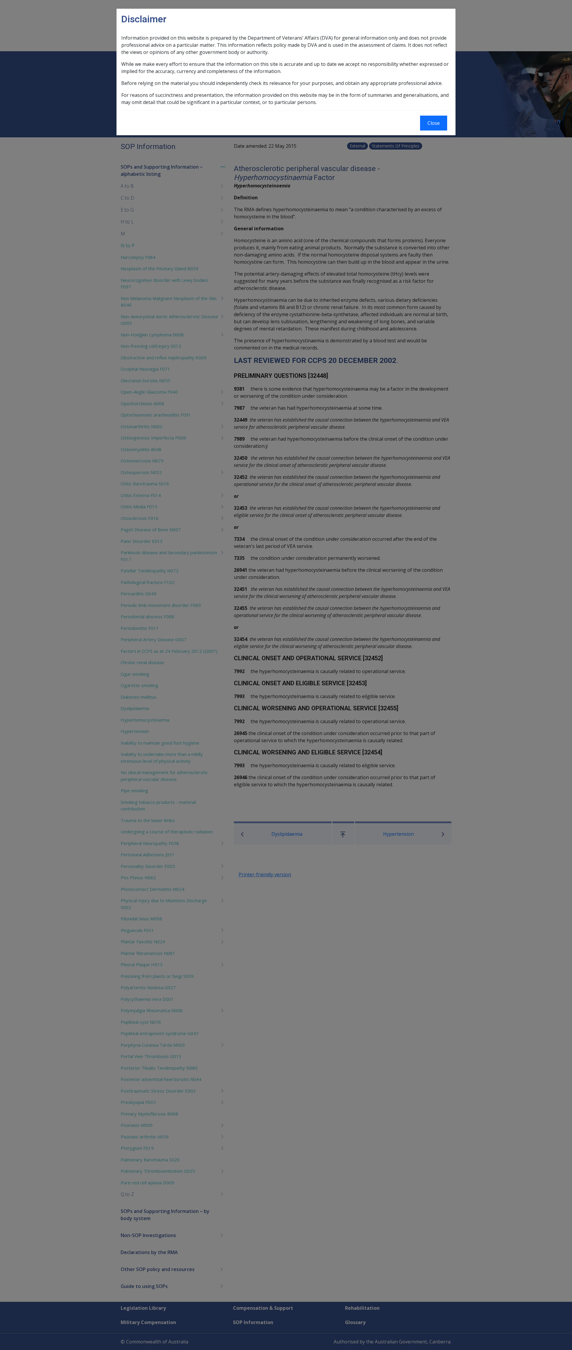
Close (434, 123)
